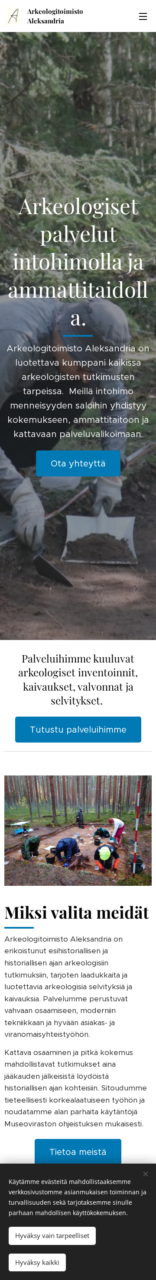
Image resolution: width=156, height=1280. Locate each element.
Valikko (143, 16)
